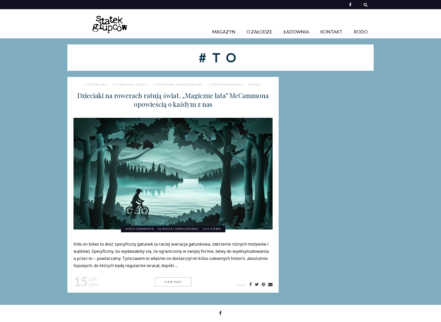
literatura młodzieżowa (178, 84)
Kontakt (331, 31)
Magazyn (223, 31)
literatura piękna (225, 84)
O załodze (259, 31)
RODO (361, 31)
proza (255, 84)
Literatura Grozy (130, 84)
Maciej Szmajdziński (180, 228)
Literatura (97, 84)
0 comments (143, 228)
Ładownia (296, 31)
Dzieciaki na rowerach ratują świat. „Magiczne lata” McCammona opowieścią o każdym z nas (173, 99)
